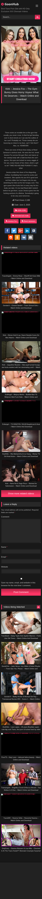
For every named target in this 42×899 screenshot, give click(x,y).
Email (4, 557)
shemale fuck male (22, 216)
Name (4, 547)
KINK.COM (22, 210)
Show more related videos (21, 493)
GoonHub (11, 4)
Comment (5, 517)
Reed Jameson (29, 221)
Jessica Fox (12, 221)
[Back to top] (34, 892)
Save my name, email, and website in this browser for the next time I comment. (18, 584)
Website (4, 567)
